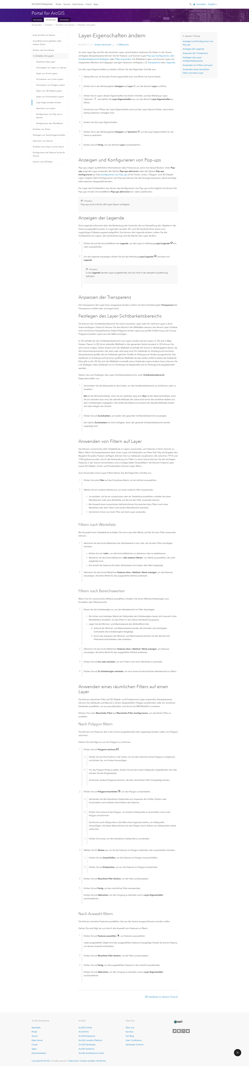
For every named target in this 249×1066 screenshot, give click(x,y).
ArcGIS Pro (84, 1031)
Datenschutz (73, 1061)
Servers (66, 4)
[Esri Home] (178, 1022)
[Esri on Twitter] (175, 1031)
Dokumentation (39, 1053)
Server (35, 1036)
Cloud (88, 4)
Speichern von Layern (46, 108)
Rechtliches (101, 1061)
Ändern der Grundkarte (43, 50)
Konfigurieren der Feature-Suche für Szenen (49, 154)
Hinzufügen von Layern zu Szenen (51, 67)
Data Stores (77, 4)
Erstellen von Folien (41, 129)
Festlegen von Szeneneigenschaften (49, 135)
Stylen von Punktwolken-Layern (50, 97)
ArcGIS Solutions (86, 1049)
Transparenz (154, 62)
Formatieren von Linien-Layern (49, 79)
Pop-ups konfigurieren (158, 55)
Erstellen (49, 25)
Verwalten (64, 20)
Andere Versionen (102, 44)
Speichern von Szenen (43, 141)
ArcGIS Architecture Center (91, 1053)
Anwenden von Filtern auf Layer (198, 65)
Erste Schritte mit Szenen (44, 35)
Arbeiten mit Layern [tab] (44, 56)
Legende (170, 62)
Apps (95, 4)
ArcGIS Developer (87, 1044)
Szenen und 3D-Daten (43, 162)
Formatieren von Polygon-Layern (50, 85)
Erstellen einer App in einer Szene (48, 147)
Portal (58, 4)
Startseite (37, 20)
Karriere (129, 1031)
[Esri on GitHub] (183, 1031)
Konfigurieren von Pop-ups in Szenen (49, 116)
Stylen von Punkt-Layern (47, 73)
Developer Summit (134, 1044)
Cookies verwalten (87, 1061)
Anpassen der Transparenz (195, 53)
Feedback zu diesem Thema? (163, 997)
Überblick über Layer (45, 62)
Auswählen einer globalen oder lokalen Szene (47, 42)
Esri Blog (130, 1036)
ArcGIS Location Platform (90, 1040)
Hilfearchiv (123, 44)
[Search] (191, 4)
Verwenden (51, 20)
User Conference (134, 1040)
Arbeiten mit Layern (86, 25)
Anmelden (201, 4)
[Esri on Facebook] (179, 1031)
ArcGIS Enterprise (42, 4)
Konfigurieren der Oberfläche (49, 123)
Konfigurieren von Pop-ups (114, 174)
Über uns (130, 1027)
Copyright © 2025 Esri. (41, 1061)
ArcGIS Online (85, 1027)
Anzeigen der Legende (193, 49)
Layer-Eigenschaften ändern (48, 102)
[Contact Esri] (188, 1031)
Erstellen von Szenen (65, 25)
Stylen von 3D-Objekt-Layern (49, 91)
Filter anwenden (123, 59)
